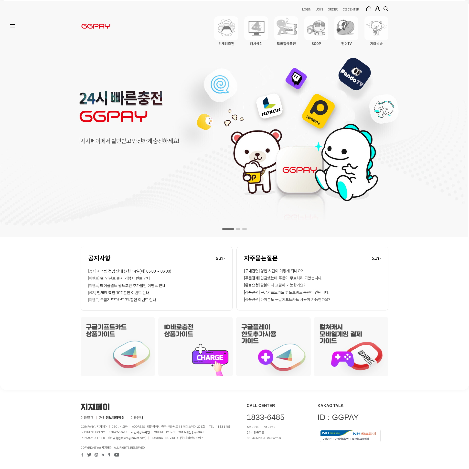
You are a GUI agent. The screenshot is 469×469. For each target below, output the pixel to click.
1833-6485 (223, 426)
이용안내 (136, 417)
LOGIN (306, 9)
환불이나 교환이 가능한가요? (282, 285)
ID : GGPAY (338, 417)
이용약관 (87, 417)
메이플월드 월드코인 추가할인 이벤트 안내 (127, 286)
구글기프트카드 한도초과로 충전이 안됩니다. (294, 292)
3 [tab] (244, 229)
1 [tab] (228, 229)
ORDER (333, 9)
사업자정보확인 (140, 432)
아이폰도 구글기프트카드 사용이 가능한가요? (295, 300)
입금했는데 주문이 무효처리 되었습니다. (291, 278)
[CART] (369, 8)
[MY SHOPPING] (377, 8)
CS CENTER (351, 9)
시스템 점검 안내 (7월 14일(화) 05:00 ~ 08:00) (129, 271)
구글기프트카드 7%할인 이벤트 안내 (122, 300)
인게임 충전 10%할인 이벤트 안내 (118, 293)
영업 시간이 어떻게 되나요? (281, 271)
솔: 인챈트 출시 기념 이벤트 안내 (119, 278)
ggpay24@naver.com (131, 438)
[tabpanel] (234, 118)
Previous (11, 118)
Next (458, 118)
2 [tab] (238, 229)
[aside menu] (12, 26)
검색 (386, 8)
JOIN (319, 9)
